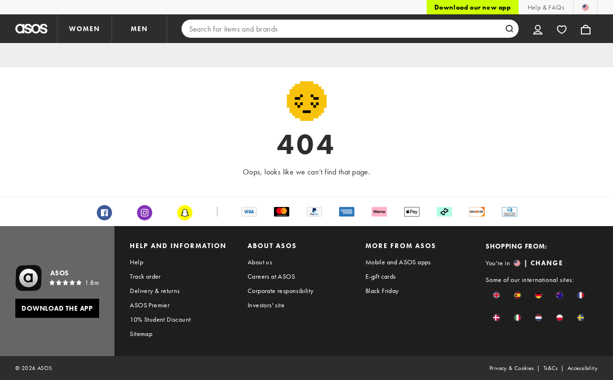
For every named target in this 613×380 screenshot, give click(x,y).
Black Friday (382, 290)
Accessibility (583, 368)
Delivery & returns (155, 290)
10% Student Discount (160, 319)
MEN (139, 28)
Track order (145, 276)
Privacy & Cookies (511, 368)
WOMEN (84, 28)
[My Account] (538, 28)
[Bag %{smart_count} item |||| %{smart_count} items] (586, 28)
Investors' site (266, 305)
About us (260, 262)
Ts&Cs (551, 368)
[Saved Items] (562, 28)
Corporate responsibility (281, 290)
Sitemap (141, 333)
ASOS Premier (150, 305)
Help (136, 262)
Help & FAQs (546, 7)
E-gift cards (380, 276)
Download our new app (472, 7)
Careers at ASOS (271, 276)
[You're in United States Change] (585, 7)
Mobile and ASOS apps (398, 262)
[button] (496, 295)
